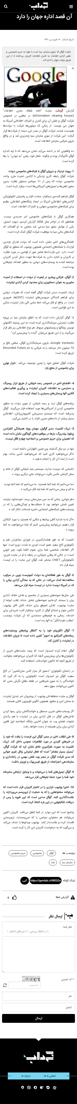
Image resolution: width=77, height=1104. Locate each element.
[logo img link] (38, 6)
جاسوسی (37, 853)
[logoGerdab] (38, 1057)
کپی (24, 880)
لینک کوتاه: (68, 880)
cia (53, 862)
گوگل (51, 853)
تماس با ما (50, 1076)
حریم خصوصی (18, 853)
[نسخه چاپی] (5, 38)
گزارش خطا (62, 897)
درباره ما (26, 1076)
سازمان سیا (67, 862)
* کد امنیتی (67, 979)
